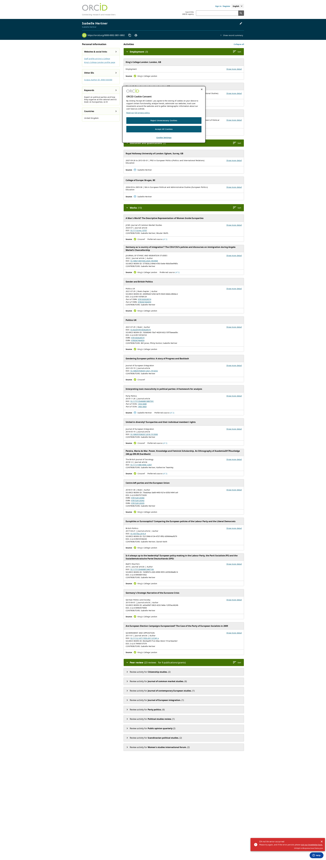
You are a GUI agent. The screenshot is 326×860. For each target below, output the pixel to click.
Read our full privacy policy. (138, 112)
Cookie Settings (164, 137)
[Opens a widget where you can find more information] (316, 855)
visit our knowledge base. (312, 844)
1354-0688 (142, 404)
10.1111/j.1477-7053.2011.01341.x (144, 638)
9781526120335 (137, 503)
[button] (239, 44)
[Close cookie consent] (202, 89)
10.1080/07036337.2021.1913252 (144, 371)
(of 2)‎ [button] (165, 239)
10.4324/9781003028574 (140, 329)
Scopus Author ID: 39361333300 (98, 80)
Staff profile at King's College (97, 58)
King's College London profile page (99, 62)
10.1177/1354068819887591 (142, 401)
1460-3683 (142, 406)
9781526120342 (137, 500)
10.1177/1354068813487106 (142, 569)
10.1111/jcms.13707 (138, 230)
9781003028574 (144, 299)
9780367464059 (144, 302)
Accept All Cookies (164, 129)
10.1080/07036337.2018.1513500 (144, 434)
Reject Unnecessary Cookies (164, 120)
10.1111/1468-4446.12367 (141, 465)
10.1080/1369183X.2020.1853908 (144, 261)
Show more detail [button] (234, 69)
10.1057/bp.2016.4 (138, 533)
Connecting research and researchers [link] (99, 14)
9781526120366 (137, 498)
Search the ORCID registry (188, 13)
